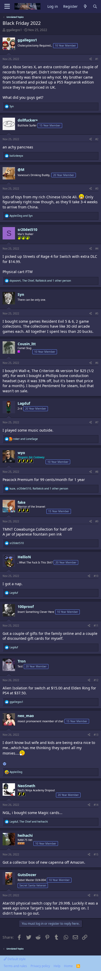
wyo (21, 452)
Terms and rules (15, 966)
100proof (26, 606)
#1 (96, 59)
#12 (96, 680)
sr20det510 (27, 229)
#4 (96, 248)
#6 (96, 363)
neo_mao (26, 715)
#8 (96, 471)
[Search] (95, 6)
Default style (16, 959)
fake (21, 502)
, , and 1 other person (40, 280)
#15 (96, 854)
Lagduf (24, 403)
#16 (96, 895)
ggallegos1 (14, 30)
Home (68, 966)
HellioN (24, 556)
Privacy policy (40, 966)
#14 (96, 805)
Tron (22, 661)
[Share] (90, 59)
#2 (96, 139)
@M (21, 169)
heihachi (25, 835)
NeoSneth (26, 785)
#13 (96, 734)
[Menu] (7, 6)
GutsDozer (27, 874)
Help (57, 966)
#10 (96, 576)
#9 (96, 521)
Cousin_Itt (27, 343)
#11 (96, 625)
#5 (96, 313)
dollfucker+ (28, 120)
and (21, 215)
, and (29, 821)
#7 (96, 422)
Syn (21, 294)
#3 (96, 188)
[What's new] (85, 6)
